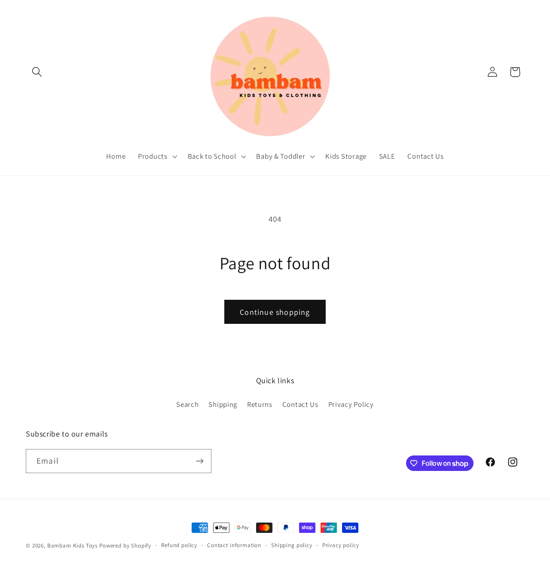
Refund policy (179, 545)
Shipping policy (291, 545)
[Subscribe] (199, 461)
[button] (37, 72)
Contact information (234, 545)
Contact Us (300, 404)
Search (187, 404)
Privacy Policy (351, 404)
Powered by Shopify (125, 545)
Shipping (222, 404)
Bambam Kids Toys (73, 545)
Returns (259, 404)
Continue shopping (275, 312)
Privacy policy (340, 545)
